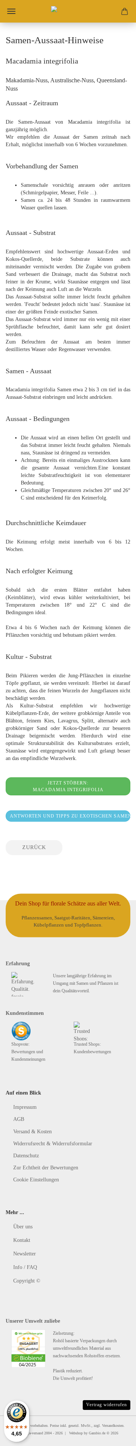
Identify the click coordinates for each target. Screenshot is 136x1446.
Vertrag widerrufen (106, 1404)
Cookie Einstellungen (36, 1180)
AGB (18, 1119)
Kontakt (21, 1240)
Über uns (22, 1226)
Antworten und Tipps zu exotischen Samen (70, 816)
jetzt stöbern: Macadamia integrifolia (68, 786)
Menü (11, 11)
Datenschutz (26, 1155)
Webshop (76, 1433)
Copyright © (26, 1281)
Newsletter (24, 1254)
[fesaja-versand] (68, 11)
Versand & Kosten (32, 1131)
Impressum (25, 1107)
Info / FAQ (25, 1267)
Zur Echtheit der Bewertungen (45, 1167)
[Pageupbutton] (115, 1435)
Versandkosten (113, 1425)
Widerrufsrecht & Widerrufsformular (52, 1143)
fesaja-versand (32, 1433)
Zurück (34, 847)
